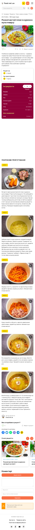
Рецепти (12, 14)
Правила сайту (21, 520)
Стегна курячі (7, 100)
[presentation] (27, 438)
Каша (16, 459)
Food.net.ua (9, 3)
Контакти (12, 520)
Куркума (5, 109)
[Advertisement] (17, 139)
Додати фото (17, 475)
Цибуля (5, 94)
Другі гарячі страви (22, 14)
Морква (5, 91)
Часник (5, 103)
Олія (4, 116)
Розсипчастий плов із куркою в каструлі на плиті (14, 463)
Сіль (4, 106)
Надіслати (17, 498)
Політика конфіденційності (17, 522)
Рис (4, 97)
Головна (6, 14)
